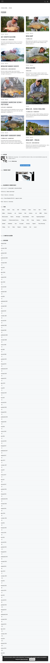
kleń (25, 213)
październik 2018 (4, 417)
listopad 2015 (3, 551)
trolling (3, 227)
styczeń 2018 (3, 441)
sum (16, 223)
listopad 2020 (3, 330)
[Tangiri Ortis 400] (25, 173)
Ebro (40, 209)
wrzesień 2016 (4, 503)
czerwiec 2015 (4, 576)
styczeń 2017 (3, 484)
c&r (18, 209)
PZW (28, 220)
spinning (44, 220)
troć (9, 227)
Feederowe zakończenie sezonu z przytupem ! (11, 103)
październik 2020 (4, 335)
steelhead (10, 223)
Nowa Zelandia (26, 216)
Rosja (33, 220)
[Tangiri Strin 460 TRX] (20, 173)
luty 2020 (3, 349)
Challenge (24, 209)
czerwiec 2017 (4, 465)
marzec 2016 (3, 532)
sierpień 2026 (3, 243)
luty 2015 (3, 595)
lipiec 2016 (3, 513)
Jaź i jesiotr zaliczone (8, 37)
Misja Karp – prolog (32, 140)
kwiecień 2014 (4, 643)
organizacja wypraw (40, 216)
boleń (8, 209)
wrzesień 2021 (4, 306)
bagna (3, 209)
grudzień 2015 (4, 547)
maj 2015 (3, 580)
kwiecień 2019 (4, 392)
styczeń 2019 (3, 402)
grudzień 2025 (4, 253)
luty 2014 (3, 653)
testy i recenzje (41, 223)
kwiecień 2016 (4, 527)
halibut (3, 213)
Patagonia (4, 220)
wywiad (19, 227)
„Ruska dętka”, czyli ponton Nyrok (15, 188)
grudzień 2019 (4, 359)
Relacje (6, 34)
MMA (41, 213)
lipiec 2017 (3, 460)
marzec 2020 (3, 344)
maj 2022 (3, 296)
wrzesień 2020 (4, 339)
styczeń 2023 (3, 286)
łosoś (35, 227)
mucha (12, 216)
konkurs (30, 213)
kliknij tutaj (14, 161)
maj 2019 (3, 388)
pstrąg (22, 220)
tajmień (33, 223)
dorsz (35, 209)
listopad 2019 (3, 363)
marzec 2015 (3, 590)
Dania (29, 209)
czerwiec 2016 (4, 518)
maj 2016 (3, 523)
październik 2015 (4, 556)
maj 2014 (3, 638)
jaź (15, 213)
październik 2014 (4, 614)
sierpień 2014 (3, 624)
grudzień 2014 (4, 604)
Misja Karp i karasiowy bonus (11, 135)
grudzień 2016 (4, 489)
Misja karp (29, 36)
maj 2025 (3, 267)
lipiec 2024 (3, 272)
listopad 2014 (3, 609)
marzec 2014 (3, 648)
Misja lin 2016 (30, 68)
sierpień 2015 (3, 566)
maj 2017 (3, 470)
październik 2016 (4, 498)
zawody (25, 227)
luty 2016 (3, 537)
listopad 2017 (3, 445)
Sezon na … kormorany (9, 194)
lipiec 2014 (3, 629)
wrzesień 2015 (4, 561)
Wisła (13, 227)
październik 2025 (4, 257)
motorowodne (5, 216)
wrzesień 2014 (4, 619)
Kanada (20, 213)
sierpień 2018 (3, 421)
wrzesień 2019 (4, 373)
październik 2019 (4, 368)
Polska (27, 33)
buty (13, 209)
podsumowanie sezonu (13, 220)
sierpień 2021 (3, 310)
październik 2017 (4, 450)
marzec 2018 (3, 431)
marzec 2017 (3, 474)
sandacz (38, 220)
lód (36, 213)
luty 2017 (3, 479)
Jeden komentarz (35, 142)
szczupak (21, 223)
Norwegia (18, 216)
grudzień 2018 (4, 407)
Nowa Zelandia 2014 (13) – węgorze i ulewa (13, 198)
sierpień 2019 (3, 378)
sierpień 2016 (3, 508)
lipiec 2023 (3, 282)
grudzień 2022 (4, 291)
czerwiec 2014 (4, 633)
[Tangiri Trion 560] (30, 173)
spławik (3, 223)
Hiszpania (10, 213)
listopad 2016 (3, 494)
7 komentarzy (36, 111)
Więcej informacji (24, 659)
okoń (33, 216)
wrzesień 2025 (4, 262)
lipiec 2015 (3, 571)
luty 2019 (3, 397)
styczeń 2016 (3, 542)
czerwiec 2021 (4, 315)
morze (45, 213)
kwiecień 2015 (4, 585)
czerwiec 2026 (4, 248)
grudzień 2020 (4, 325)
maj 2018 (3, 426)
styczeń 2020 (3, 354)
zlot (30, 227)
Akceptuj (32, 659)
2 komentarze (11, 39)
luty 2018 (3, 436)
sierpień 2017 (3, 455)
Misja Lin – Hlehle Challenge (35, 109)
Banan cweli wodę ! (10, 191)
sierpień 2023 (3, 277)
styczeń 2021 (3, 320)
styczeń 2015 (3, 600)
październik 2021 (4, 301)
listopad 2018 (3, 412)
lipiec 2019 (3, 383)
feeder (44, 209)
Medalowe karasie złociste (10, 66)
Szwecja (28, 223)
